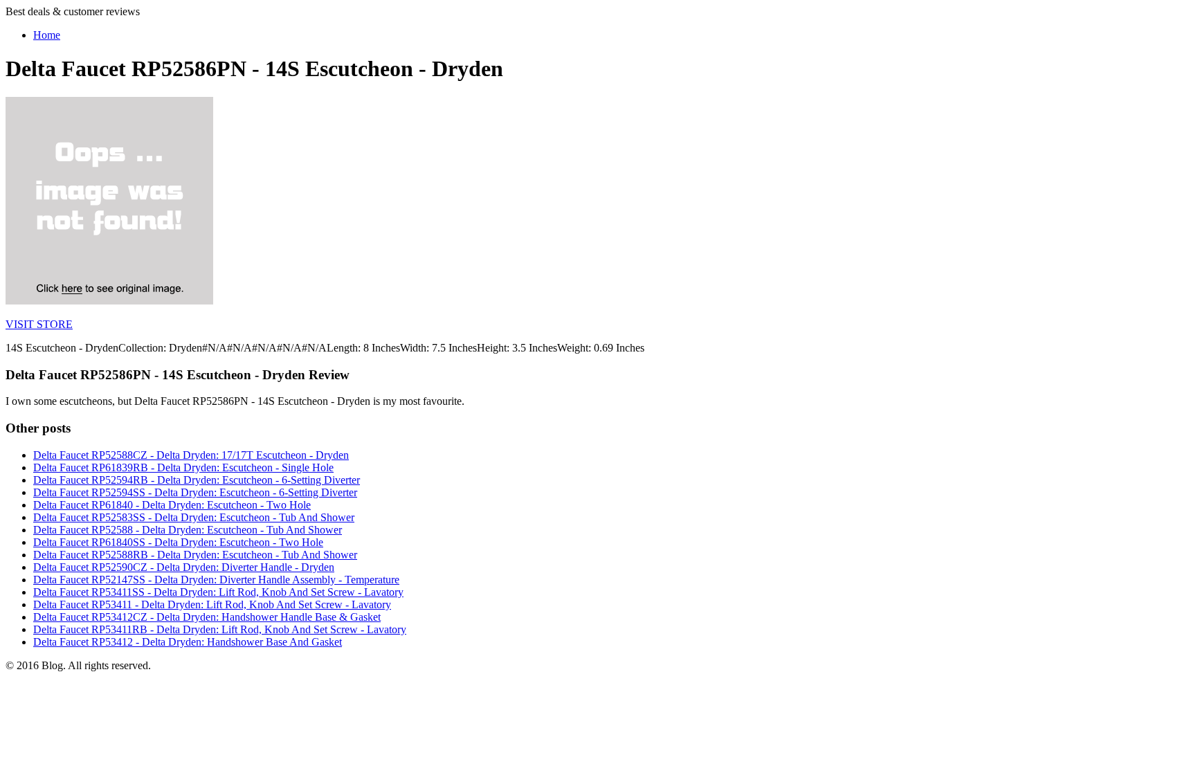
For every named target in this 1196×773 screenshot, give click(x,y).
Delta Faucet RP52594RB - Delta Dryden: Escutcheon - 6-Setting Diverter (196, 480)
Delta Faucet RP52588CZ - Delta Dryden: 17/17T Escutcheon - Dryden (191, 455)
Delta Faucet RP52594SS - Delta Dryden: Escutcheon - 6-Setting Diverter (195, 492)
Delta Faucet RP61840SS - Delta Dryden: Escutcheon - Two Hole (178, 542)
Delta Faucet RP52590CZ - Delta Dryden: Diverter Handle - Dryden (183, 567)
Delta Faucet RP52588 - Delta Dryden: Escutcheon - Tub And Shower (187, 530)
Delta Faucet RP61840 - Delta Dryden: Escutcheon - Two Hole (172, 505)
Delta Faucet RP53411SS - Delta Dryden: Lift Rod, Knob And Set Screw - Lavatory (218, 592)
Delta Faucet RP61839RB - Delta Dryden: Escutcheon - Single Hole (183, 467)
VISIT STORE (39, 324)
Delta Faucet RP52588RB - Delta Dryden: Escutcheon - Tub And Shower (195, 555)
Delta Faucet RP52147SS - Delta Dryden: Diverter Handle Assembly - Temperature (216, 579)
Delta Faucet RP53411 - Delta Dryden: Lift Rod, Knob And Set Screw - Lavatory (212, 604)
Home (46, 35)
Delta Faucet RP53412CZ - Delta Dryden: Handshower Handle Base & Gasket (207, 617)
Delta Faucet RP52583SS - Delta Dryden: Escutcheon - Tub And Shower (193, 517)
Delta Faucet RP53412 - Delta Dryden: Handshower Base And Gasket (187, 642)
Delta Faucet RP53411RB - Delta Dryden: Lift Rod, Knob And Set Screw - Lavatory (219, 629)
